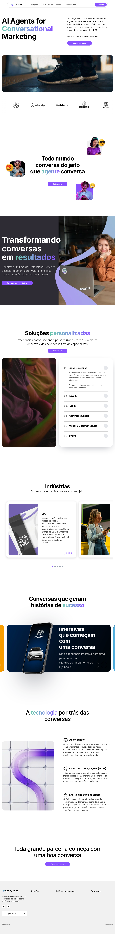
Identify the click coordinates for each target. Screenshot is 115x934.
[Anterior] (96, 665)
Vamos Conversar (57, 864)
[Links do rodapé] (14, 891)
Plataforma (71, 5)
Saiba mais (57, 184)
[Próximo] (104, 665)
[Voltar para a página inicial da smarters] (17, 4)
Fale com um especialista (17, 283)
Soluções (34, 5)
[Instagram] (3, 906)
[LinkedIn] (8, 906)
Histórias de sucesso (65, 891)
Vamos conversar (79, 43)
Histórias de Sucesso (52, 5)
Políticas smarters (108, 924)
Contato (101, 5)
